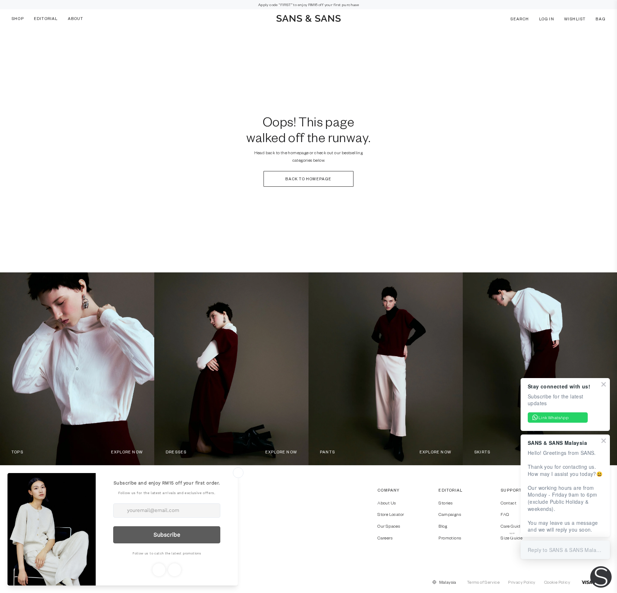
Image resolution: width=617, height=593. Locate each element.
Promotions (449, 537)
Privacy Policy (522, 581)
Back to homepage (308, 178)
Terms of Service (483, 581)
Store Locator (390, 514)
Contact (508, 502)
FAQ (505, 514)
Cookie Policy (557, 581)
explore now (127, 451)
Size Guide (511, 537)
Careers (384, 537)
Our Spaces (388, 525)
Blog (442, 525)
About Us (386, 502)
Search (519, 18)
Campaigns (449, 514)
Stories (445, 502)
